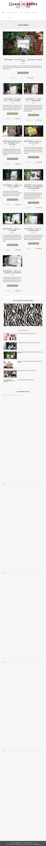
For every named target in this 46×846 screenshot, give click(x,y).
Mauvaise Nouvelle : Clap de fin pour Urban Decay (26, 370)
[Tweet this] (28, 77)
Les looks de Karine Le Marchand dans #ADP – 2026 (26, 333)
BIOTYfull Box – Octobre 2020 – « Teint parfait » (33, 100)
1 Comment (8, 290)
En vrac (9, 17)
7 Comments (29, 248)
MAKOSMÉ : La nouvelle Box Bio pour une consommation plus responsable (33, 186)
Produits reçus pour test (26, 57)
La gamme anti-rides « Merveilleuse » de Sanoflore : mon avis (28, 342)
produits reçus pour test (15, 97)
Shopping (34, 12)
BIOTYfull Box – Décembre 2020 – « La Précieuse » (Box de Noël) (23, 60)
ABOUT (23, 7)
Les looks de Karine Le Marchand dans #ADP (25, 379)
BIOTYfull (17, 57)
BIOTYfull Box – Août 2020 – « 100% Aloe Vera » (33, 142)
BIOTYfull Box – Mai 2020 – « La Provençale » (34, 229)
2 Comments (13, 77)
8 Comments (29, 207)
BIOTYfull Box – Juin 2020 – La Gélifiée (12, 229)
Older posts (23, 297)
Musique (27, 12)
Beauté (16, 12)
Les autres (29, 183)
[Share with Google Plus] (30, 77)
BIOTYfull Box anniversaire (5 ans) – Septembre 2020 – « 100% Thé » (12, 142)
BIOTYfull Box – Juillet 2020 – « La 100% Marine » (12, 186)
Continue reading (23, 72)
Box (21, 12)
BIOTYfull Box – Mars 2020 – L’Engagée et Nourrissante (12, 272)
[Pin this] (32, 77)
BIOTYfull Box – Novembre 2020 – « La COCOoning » (12, 100)
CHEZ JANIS (9, 12)
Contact (34, 842)
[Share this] (27, 77)
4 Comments (29, 162)
